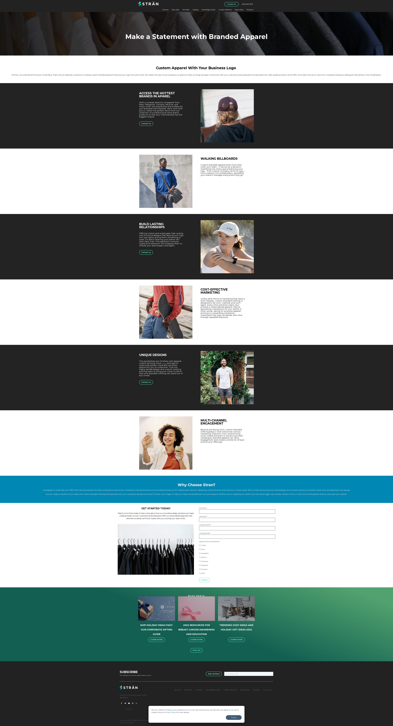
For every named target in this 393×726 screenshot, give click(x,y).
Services (165, 10)
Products (250, 10)
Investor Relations (225, 10)
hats (241, 171)
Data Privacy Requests (127, 722)
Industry (196, 10)
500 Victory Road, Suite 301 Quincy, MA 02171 (133, 695)
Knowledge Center (208, 10)
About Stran (239, 10)
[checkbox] (237, 559)
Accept (233, 717)
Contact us (146, 252)
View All (197, 650)
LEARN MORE (156, 640)
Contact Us (231, 4)
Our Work (185, 10)
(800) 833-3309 (247, 4)
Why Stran (175, 10)
